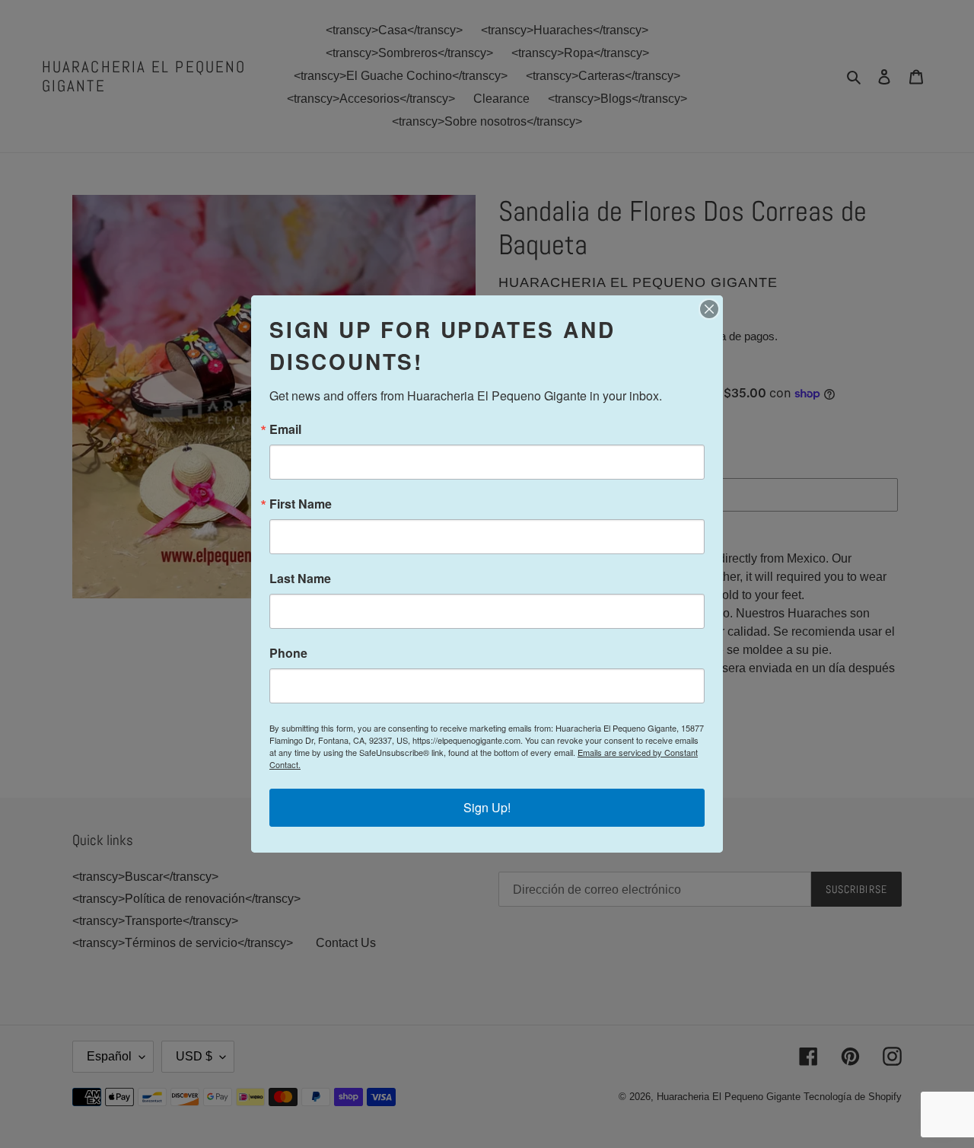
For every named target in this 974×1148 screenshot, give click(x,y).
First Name (300, 504)
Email (285, 429)
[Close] (709, 309)
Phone (288, 653)
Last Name (300, 578)
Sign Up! (487, 807)
